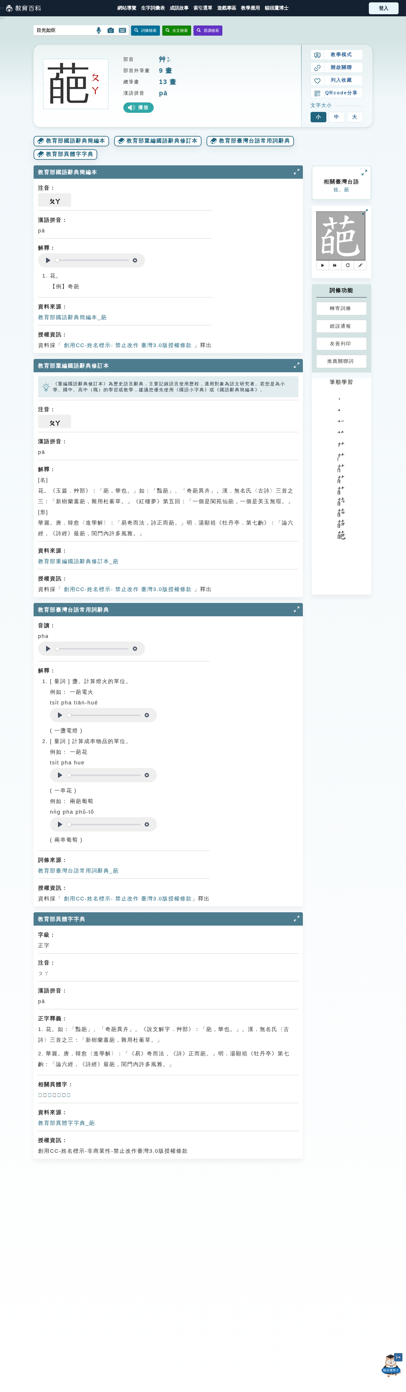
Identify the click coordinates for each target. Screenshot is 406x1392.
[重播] (348, 265)
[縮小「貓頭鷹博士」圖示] (398, 1357)
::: (2, 8)
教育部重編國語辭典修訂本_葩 (78, 561)
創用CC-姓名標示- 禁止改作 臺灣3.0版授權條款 (127, 345)
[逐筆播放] (335, 265)
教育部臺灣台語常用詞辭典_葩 (78, 871)
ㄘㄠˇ (168, 60)
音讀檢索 (211, 30)
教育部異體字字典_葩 (66, 1123)
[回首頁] (23, 8)
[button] (203, 8)
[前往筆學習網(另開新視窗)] (360, 265)
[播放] (322, 265)
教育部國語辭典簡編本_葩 (72, 317)
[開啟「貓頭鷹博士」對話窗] (391, 1366)
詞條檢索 (149, 30)
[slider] (92, 260)
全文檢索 (180, 30)
